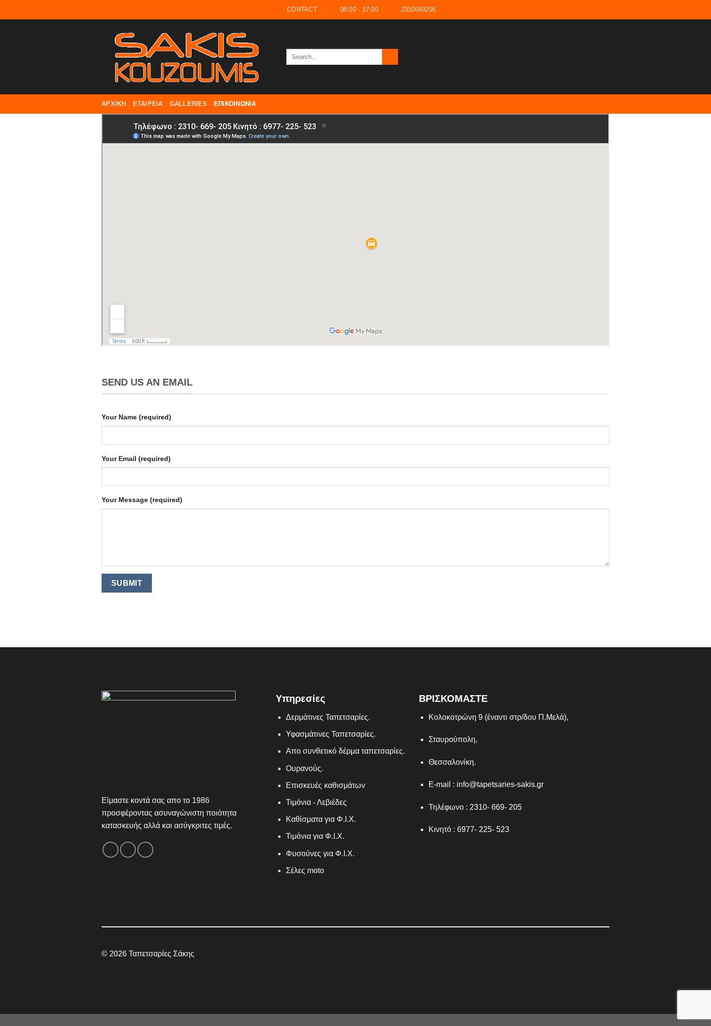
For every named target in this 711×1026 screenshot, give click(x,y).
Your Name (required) (136, 417)
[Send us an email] (590, 56)
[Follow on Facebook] (565, 56)
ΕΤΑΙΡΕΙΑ (148, 103)
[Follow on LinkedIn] (373, 954)
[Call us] (603, 56)
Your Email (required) (136, 458)
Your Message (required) (142, 500)
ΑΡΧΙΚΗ (114, 103)
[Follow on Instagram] (578, 56)
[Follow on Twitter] (361, 954)
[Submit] (390, 57)
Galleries (188, 103)
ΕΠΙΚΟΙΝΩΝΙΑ (235, 103)
